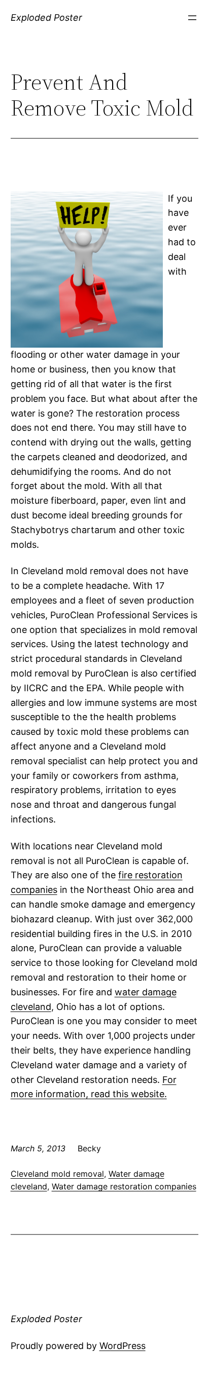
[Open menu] (192, 18)
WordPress (122, 1345)
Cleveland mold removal (57, 1174)
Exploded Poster (46, 17)
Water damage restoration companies (124, 1186)
